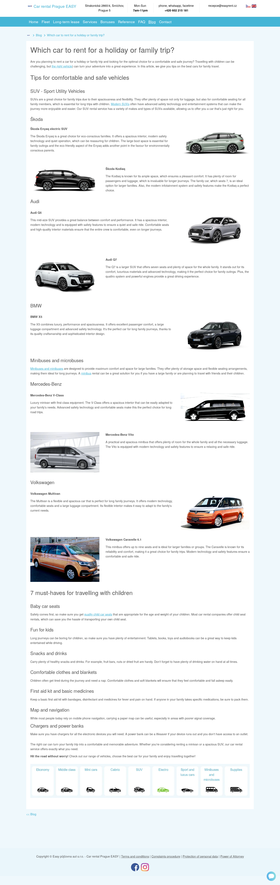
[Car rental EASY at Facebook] (135, 867)
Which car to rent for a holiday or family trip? (76, 35)
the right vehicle (62, 66)
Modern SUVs (120, 104)
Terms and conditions (135, 856)
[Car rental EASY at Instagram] (145, 867)
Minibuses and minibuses (46, 368)
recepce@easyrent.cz (222, 5)
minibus (86, 373)
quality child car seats (98, 614)
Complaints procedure (165, 856)
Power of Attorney (232, 856)
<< (31, 814)
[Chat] (271, 876)
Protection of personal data (200, 856)
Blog (39, 35)
